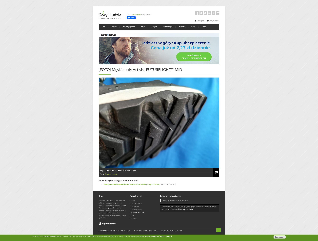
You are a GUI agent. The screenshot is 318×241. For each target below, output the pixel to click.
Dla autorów (135, 206)
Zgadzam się (279, 237)
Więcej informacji (165, 236)
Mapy (143, 27)
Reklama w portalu (137, 212)
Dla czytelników (136, 203)
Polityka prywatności (150, 230)
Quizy (193, 27)
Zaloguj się (200, 21)
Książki (154, 27)
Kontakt (134, 218)
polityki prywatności (152, 236)
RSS (205, 13)
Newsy (114, 27)
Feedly (209, 13)
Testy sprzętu (167, 27)
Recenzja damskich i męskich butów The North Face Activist (125, 184)
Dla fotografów (136, 209)
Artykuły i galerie (129, 27)
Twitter (201, 13)
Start (103, 27)
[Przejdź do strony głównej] (110, 15)
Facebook (197, 13)
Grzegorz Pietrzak (111, 174)
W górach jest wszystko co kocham (175, 200)
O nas (204, 27)
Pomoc (133, 215)
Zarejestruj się (214, 21)
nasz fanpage (136, 14)
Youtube (213, 13)
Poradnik (182, 27)
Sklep (217, 13)
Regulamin (137, 230)
